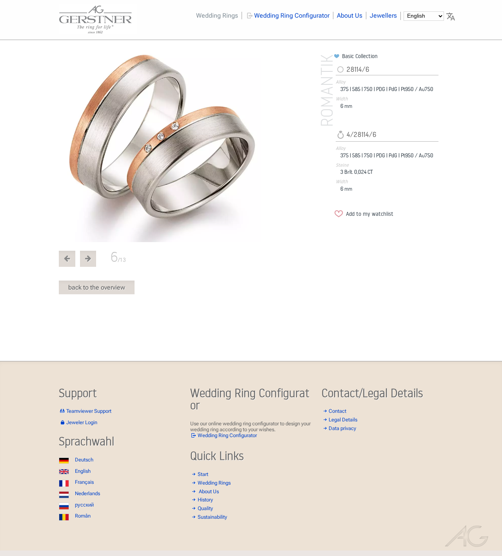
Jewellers (383, 15)
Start (203, 474)
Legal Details (343, 420)
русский (84, 505)
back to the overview (96, 287)
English (83, 471)
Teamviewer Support (88, 411)
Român (83, 516)
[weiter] (195, 147)
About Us (349, 15)
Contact (337, 411)
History (205, 500)
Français (84, 482)
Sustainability (212, 517)
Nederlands (87, 493)
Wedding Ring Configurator (291, 15)
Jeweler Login (81, 422)
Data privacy (342, 428)
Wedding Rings (217, 15)
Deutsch (84, 460)
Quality (205, 508)
